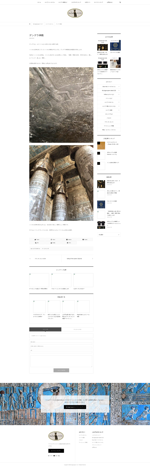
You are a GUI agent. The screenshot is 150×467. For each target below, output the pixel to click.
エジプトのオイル (36, 248)
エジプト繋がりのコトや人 (109, 106)
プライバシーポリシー (96, 445)
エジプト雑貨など (63, 2)
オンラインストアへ (56, 451)
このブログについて (76, 2)
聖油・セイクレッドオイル (109, 129)
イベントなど (109, 98)
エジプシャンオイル (50, 2)
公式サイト (87, 2)
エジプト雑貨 (109, 110)
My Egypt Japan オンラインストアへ (75, 407)
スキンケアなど (109, 114)
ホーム (39, 2)
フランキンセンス (109, 122)
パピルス (109, 118)
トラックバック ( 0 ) (77, 329)
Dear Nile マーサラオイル (109, 86)
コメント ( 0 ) (45, 329)
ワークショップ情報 (109, 126)
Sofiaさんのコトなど (109, 94)
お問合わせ (109, 2)
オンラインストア (98, 2)
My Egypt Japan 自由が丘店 (109, 90)
